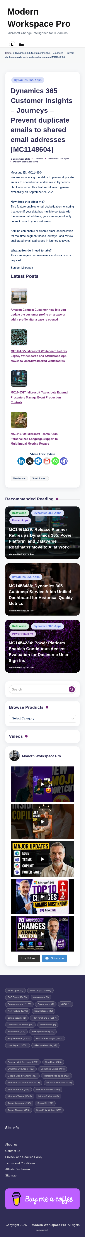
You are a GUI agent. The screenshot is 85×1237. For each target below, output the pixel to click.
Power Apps (20, 520)
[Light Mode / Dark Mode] (12, 44)
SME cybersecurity (43, 1031)
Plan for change (44, 1018)
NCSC (65, 1004)
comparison (41, 997)
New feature (19, 478)
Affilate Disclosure (17, 1169)
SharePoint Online (48, 1110)
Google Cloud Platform (22, 1076)
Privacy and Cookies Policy (23, 1157)
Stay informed (39, 478)
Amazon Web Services (23, 1062)
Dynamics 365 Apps (28, 80)
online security (17, 1018)
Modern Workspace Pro (38, 18)
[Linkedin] (21, 461)
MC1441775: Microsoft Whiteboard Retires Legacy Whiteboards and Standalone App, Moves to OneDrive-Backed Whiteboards (39, 356)
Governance (46, 1004)
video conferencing (45, 1045)
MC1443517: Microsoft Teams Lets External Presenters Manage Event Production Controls (39, 397)
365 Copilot (15, 990)
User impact (17, 1045)
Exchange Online (53, 1069)
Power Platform (22, 633)
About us (11, 1144)
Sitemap (11, 1175)
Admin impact (40, 990)
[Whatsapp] (55, 461)
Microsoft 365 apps (56, 1076)
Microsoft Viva (48, 1096)
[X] (30, 461)
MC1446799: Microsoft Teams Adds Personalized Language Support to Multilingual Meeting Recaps (34, 438)
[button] (72, 689)
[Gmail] (47, 461)
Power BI (45, 1103)
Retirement (16, 1031)
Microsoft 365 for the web (24, 1082)
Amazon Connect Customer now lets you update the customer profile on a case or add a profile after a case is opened (38, 314)
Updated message (49, 1038)
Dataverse (19, 513)
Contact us (12, 1151)
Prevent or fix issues (20, 1024)
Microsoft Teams (20, 1096)
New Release (43, 1011)
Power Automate (19, 1103)
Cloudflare (53, 1062)
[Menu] (21, 44)
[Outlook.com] (38, 461)
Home (8, 53)
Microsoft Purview (48, 1089)
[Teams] (64, 461)
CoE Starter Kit (17, 997)
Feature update (19, 1004)
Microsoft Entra (18, 1089)
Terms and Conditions (20, 1163)
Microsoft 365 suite (59, 1082)
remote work (48, 1024)
